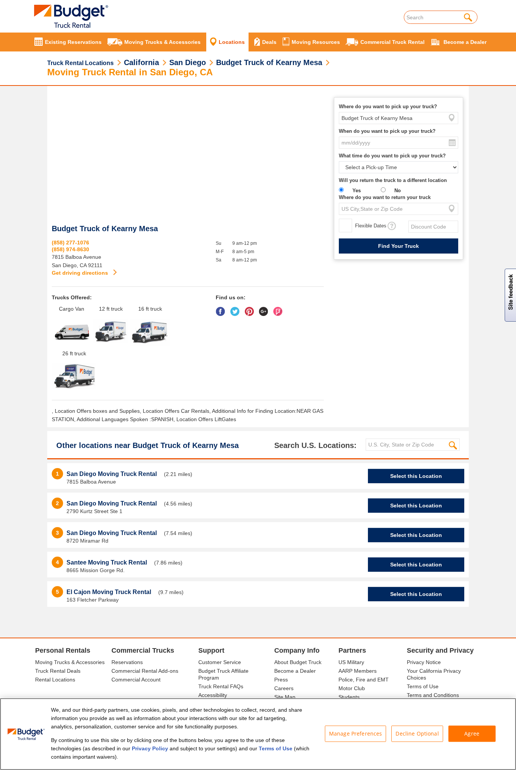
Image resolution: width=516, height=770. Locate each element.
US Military (351, 662)
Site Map (284, 697)
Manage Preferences (355, 733)
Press (281, 680)
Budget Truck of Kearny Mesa (269, 62)
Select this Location (416, 476)
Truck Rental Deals (57, 671)
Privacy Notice (424, 662)
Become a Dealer (295, 671)
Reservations (127, 662)
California (141, 62)
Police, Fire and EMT (363, 680)
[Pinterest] (251, 308)
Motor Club (351, 688)
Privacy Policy (150, 748)
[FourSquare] (279, 308)
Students (349, 697)
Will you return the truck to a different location (393, 180)
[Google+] (265, 308)
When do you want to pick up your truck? (387, 131)
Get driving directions (81, 273)
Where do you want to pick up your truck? (388, 106)
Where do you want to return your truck (385, 197)
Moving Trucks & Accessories (70, 662)
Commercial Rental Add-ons (144, 671)
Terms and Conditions (433, 695)
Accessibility (212, 695)
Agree (471, 733)
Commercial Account (136, 680)
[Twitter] (236, 308)
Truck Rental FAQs (220, 686)
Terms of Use (423, 686)
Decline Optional (417, 733)
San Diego (187, 62)
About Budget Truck (297, 662)
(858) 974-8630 (70, 249)
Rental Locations (55, 680)
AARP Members (357, 671)
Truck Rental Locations (80, 63)
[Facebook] (222, 308)
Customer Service (219, 662)
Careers (284, 688)
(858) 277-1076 (70, 243)
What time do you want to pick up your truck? (392, 156)
